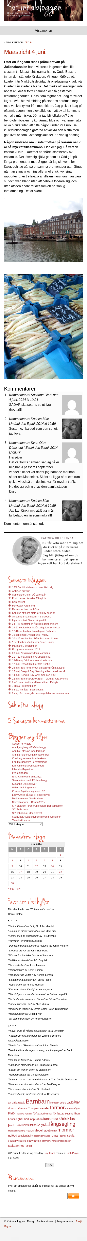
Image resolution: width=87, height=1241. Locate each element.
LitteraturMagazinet (22, 769)
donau (12, 1108)
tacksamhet (16, 1145)
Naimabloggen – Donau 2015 (28, 802)
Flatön (12, 1113)
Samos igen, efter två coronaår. (29, 594)
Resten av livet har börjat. (26, 609)
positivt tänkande (42, 1136)
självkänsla (34, 1140)
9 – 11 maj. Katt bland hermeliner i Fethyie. (35, 682)
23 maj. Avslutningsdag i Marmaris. (31, 653)
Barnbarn (38, 1101)
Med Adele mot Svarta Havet (27, 798)
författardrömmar (42, 1113)
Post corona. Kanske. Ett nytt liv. (29, 598)
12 (36, 866)
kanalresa (50, 1119)
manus (30, 1130)
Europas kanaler (38, 1108)
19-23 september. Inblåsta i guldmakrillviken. (36, 627)
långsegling (62, 1124)
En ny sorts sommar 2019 (26, 649)
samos (63, 1136)
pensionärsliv (25, 1135)
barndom (54, 1102)
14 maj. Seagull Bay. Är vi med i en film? (34, 675)
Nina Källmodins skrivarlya (26, 776)
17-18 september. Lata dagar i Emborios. (34, 631)
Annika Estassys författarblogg (28, 751)
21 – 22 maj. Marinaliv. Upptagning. (31, 656)
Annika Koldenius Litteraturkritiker (30, 754)
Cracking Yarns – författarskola (29, 758)
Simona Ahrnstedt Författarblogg (30, 780)
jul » (18, 888)
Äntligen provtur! (21, 591)
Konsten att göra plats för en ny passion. (34, 613)
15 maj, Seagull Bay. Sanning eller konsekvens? (38, 671)
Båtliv (28, 42)
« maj (11, 888)
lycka (44, 1125)
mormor (65, 1130)
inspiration (36, 1119)
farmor (57, 1107)
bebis (63, 1102)
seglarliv (13, 1140)
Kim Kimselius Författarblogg (28, 765)
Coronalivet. (18, 602)
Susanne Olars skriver (24, 784)
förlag (70, 1113)
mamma (21, 1130)
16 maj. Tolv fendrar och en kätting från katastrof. (38, 667)
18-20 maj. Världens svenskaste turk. (32, 660)
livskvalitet (27, 1125)
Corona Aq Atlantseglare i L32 (28, 791)
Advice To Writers (21, 743)
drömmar (22, 1108)
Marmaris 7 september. (24, 645)
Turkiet (28, 1145)
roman (55, 1135)
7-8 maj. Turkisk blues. (24, 686)
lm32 (36, 1124)
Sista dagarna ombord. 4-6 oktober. (31, 616)
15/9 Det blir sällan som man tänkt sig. (33, 587)
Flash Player (72, 1153)
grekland (23, 1119)
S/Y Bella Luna (20, 809)
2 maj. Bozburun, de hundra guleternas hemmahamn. (41, 693)
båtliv (75, 1102)
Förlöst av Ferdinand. (23, 605)
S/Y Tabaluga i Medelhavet (27, 813)
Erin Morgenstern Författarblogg (29, 762)
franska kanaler (24, 1113)
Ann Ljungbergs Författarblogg (29, 747)
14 (52, 866)
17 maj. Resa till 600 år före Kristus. (31, 664)
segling (22, 1140)
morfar (53, 1130)
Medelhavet (42, 1130)
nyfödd (12, 1135)
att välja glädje (16, 1102)
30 (12, 883)
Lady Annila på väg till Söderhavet (31, 794)
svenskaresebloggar (60, 1141)
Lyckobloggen (20, 773)
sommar (46, 1141)
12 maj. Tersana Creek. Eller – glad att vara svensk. (40, 678)
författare (60, 1113)
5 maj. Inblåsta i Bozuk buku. (28, 689)
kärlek (64, 1118)
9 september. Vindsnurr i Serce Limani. (33, 642)
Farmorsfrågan (72, 1108)
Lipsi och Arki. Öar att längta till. (29, 620)
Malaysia (12, 1130)
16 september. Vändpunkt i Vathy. (30, 634)
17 (20, 872)
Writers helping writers (24, 787)
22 (60, 872)
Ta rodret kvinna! (21, 820)
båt (69, 1102)
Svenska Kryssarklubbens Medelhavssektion (36, 816)
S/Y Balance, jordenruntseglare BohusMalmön (37, 805)
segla (70, 1135)
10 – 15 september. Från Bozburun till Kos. (35, 638)
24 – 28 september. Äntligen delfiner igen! (35, 624)
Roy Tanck (49, 1153)
